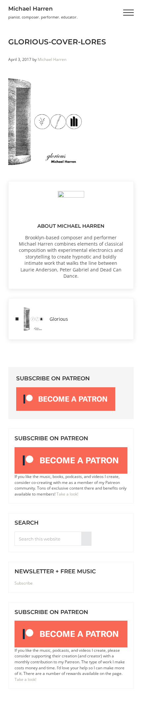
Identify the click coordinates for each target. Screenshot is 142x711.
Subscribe (24, 583)
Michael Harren (30, 8)
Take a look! (67, 494)
